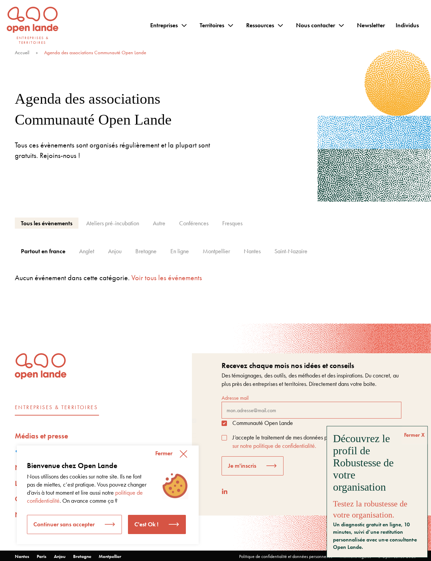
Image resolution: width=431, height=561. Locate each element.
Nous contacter (315, 25)
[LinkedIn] (225, 491)
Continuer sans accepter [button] (64, 524)
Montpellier (110, 556)
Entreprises (164, 25)
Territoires (212, 25)
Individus (407, 25)
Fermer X (414, 434)
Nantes (22, 556)
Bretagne (82, 556)
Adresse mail (235, 397)
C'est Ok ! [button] (146, 524)
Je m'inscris (242, 465)
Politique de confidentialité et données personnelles (285, 556)
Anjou (60, 556)
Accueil (22, 52)
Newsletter (371, 25)
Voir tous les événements (166, 278)
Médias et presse (41, 436)
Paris (41, 556)
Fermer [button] (163, 453)
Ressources (260, 25)
